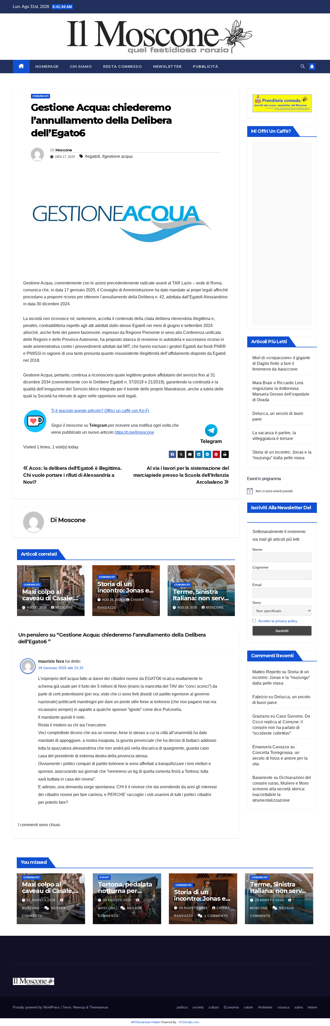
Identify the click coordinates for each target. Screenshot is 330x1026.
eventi (104, 877)
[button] (303, 66)
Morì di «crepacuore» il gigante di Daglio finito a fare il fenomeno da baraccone (281, 363)
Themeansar (98, 1007)
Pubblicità (205, 66)
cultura (214, 1007)
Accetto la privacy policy (277, 621)
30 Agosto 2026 (118, 900)
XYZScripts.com (189, 1022)
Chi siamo (81, 66)
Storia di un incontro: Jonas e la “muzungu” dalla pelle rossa (281, 677)
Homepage (47, 66)
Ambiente (265, 1007)
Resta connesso (122, 66)
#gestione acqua (117, 156)
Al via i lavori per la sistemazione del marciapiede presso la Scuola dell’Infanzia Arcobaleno (181, 475)
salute (248, 1007)
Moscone (63, 150)
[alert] (282, 491)
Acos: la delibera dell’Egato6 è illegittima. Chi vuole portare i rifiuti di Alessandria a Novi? (72, 475)
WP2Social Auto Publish (145, 1022)
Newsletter (167, 66)
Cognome (260, 567)
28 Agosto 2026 (270, 900)
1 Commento (216, 916)
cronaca (283, 1007)
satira (298, 1007)
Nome (257, 549)
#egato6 (92, 156)
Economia (231, 1007)
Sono (256, 603)
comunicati (40, 96)
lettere (312, 1007)
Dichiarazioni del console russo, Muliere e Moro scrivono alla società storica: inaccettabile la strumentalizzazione (281, 788)
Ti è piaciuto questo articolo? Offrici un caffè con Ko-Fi (100, 410)
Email (256, 585)
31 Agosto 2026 (41, 900)
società (198, 1007)
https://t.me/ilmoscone (134, 432)
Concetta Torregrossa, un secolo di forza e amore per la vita (280, 758)
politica (182, 1007)
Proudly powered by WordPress (37, 1007)
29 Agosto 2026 (194, 908)
